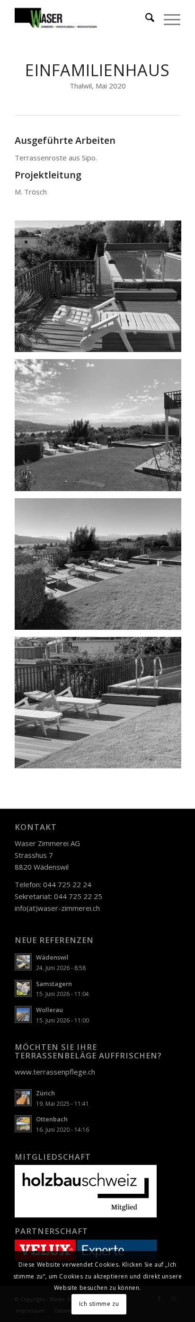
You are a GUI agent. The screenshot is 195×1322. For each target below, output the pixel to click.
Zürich (45, 1093)
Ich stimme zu (99, 1304)
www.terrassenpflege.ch (55, 1071)
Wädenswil (52, 957)
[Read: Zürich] (23, 1097)
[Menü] (167, 19)
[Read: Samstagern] (23, 988)
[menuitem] (145, 19)
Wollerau (49, 1009)
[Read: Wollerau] (23, 1014)
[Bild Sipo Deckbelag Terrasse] (101, 289)
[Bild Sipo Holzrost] (101, 567)
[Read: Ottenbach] (23, 1123)
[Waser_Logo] (81, 19)
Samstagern (54, 983)
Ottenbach (52, 1119)
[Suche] (145, 19)
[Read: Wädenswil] (23, 961)
